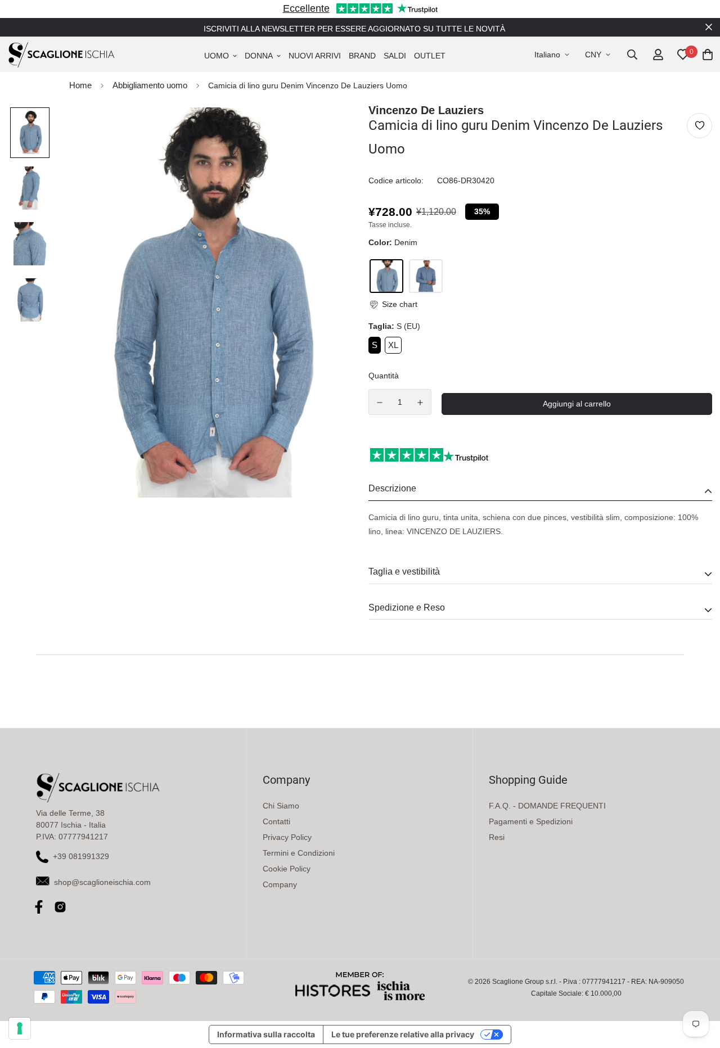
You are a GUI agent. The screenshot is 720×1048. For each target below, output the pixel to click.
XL (393, 345)
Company (280, 884)
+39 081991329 (81, 856)
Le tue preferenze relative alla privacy (402, 1034)
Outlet (430, 55)
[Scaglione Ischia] (61, 54)
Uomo (216, 55)
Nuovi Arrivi (315, 55)
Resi (497, 837)
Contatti (276, 821)
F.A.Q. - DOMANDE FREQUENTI (547, 805)
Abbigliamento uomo (149, 85)
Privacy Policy (287, 837)
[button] (392, 304)
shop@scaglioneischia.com (102, 882)
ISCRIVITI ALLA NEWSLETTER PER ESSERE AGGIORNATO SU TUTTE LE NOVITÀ (354, 28)
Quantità (383, 375)
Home (80, 85)
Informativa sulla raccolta (266, 1034)
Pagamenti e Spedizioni (531, 821)
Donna (259, 55)
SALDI (395, 55)
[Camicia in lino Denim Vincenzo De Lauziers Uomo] (426, 276)
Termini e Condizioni (299, 852)
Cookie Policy (286, 868)
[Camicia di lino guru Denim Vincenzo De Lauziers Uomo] (386, 276)
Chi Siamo (281, 805)
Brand (362, 55)
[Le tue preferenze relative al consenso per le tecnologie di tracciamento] (19, 1028)
